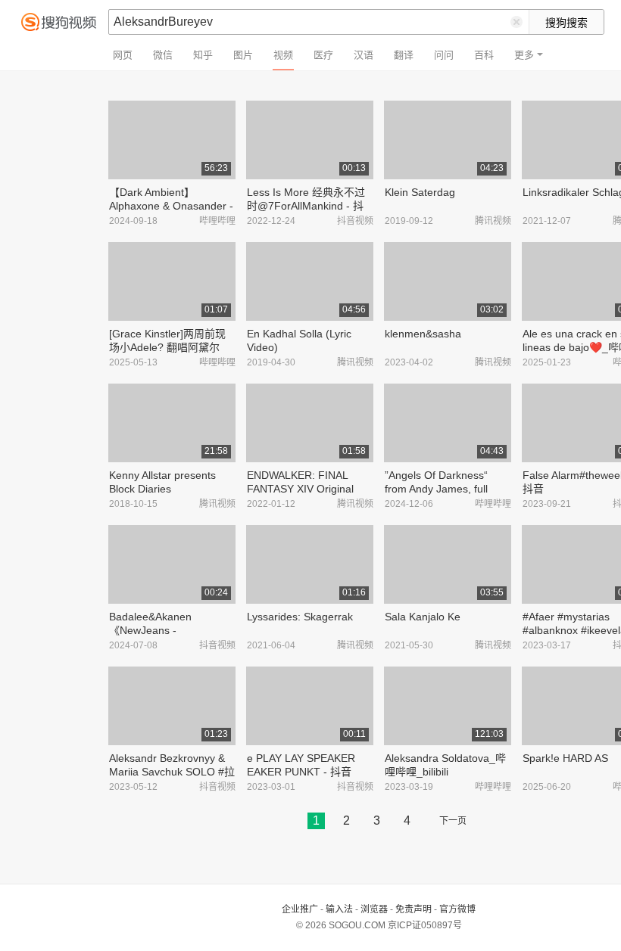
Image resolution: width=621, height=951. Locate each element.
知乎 (203, 55)
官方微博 (457, 909)
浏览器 (374, 909)
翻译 (403, 55)
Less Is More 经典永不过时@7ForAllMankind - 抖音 (306, 205)
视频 (283, 55)
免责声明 (413, 909)
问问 (444, 55)
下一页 (453, 821)
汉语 (363, 55)
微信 (163, 55)
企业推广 (300, 909)
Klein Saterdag (420, 192)
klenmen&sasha (423, 334)
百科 (484, 55)
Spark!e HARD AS (565, 758)
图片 (243, 55)
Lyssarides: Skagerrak (300, 617)
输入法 (339, 909)
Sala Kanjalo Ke (422, 617)
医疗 (323, 55)
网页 (123, 55)
